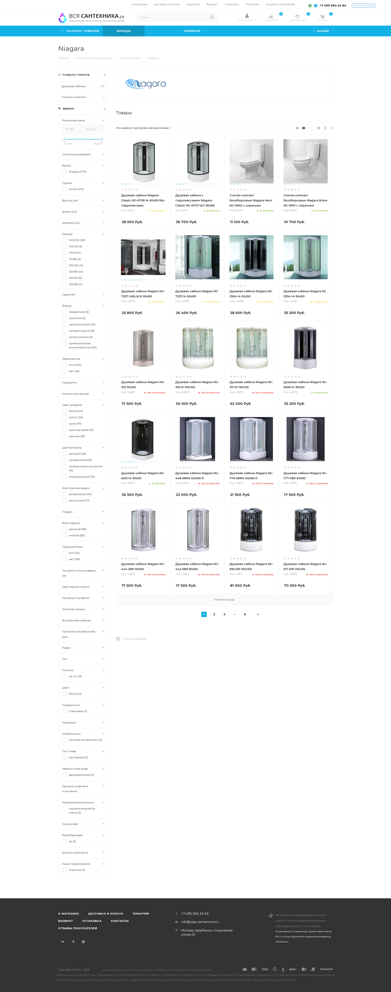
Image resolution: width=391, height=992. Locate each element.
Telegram (73, 941)
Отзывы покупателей (77, 928)
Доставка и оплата (105, 913)
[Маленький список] (297, 128)
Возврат (65, 920)
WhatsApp (83, 941)
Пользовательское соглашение (298, 926)
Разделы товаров (76, 74)
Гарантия (141, 913)
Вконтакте (62, 941)
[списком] (325, 128)
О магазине (68, 913)
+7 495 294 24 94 (333, 5)
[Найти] (212, 17)
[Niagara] (145, 84)
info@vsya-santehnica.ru (200, 922)
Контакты (120, 920)
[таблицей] (331, 128)
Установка (92, 920)
